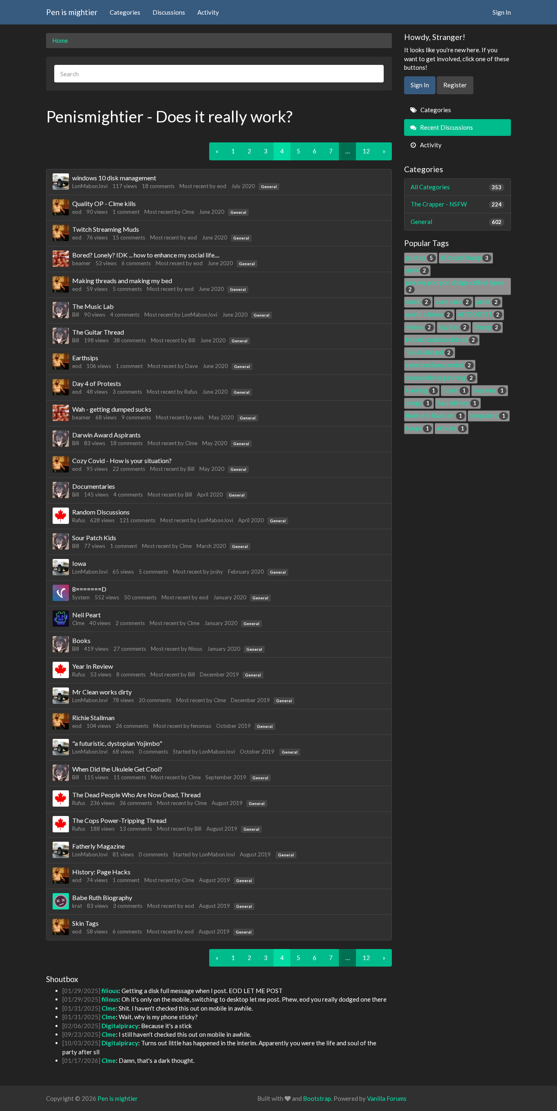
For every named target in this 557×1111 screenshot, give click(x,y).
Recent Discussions (446, 127)
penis (487, 301)
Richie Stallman (93, 717)
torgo (417, 428)
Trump (486, 326)
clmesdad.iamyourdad (438, 364)
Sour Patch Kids (94, 537)
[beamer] (61, 259)
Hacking (420, 390)
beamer (81, 263)
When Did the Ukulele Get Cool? (117, 769)
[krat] (61, 901)
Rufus (190, 391)
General (269, 186)
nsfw (416, 270)
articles (450, 428)
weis (198, 417)
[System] (61, 593)
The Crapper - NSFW (456, 204)
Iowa (79, 563)
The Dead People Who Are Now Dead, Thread (136, 794)
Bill (75, 314)
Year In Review (92, 666)
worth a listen (428, 314)
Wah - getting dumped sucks (111, 409)
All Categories (456, 187)
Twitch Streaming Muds (105, 229)
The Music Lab (93, 306)
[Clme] (61, 618)
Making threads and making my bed (122, 280)
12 (366, 151)
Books (81, 640)
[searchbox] (219, 73)
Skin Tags (85, 923)
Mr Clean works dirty (102, 692)
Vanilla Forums (387, 1098)
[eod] (61, 207)
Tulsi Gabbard (428, 352)
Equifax (452, 326)
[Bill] (61, 310)
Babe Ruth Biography (102, 897)
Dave (191, 366)
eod (221, 186)
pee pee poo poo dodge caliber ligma (455, 286)
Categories (125, 12)
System (81, 597)
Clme (188, 211)
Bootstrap (317, 1098)
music (417, 301)
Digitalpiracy (120, 1025)
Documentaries (93, 486)
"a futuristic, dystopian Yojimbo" (117, 743)
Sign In (502, 12)
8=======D (89, 589)
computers (487, 415)
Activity (208, 12)
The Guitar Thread (98, 332)
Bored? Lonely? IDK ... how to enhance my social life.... (145, 255)
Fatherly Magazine (98, 846)
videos (418, 326)
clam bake (452, 301)
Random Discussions (101, 512)
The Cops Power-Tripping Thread (119, 820)
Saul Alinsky (456, 402)
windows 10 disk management (114, 178)
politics (419, 257)
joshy (216, 571)
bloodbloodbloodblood (440, 339)
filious (195, 648)
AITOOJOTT (479, 314)
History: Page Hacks (101, 872)
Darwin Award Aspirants (106, 435)
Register (455, 85)
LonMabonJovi (90, 186)
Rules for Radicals (434, 415)
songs (417, 402)
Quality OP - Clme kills (104, 203)
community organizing (439, 377)
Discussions (169, 12)
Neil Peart (86, 615)
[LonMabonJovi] (61, 181)
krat (77, 906)
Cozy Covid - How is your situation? (122, 460)
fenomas (201, 726)
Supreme (488, 390)
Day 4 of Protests (96, 383)
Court (454, 390)
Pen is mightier (71, 12)
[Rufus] (61, 516)
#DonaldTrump (464, 257)
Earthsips (85, 357)
